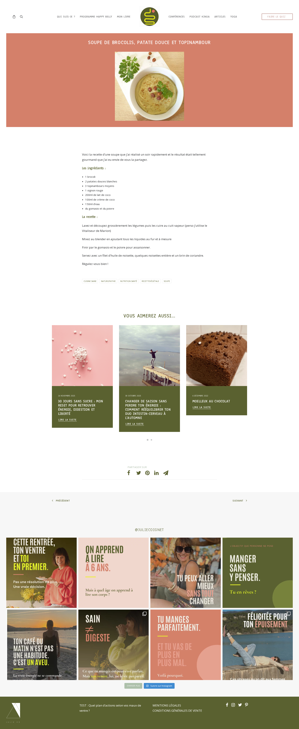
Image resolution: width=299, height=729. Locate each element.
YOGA (233, 17)
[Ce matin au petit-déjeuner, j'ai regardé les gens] (41, 645)
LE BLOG (62, 333)
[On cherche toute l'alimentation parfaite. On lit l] (258, 573)
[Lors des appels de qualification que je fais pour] (185, 573)
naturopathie (108, 281)
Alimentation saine (68, 339)
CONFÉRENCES (177, 17)
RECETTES (130, 333)
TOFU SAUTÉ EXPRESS (208, 401)
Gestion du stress (77, 333)
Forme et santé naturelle (71, 344)
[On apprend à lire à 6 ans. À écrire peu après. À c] (113, 573)
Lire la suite (67, 423)
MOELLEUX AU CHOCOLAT (144, 401)
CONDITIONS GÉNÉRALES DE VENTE (177, 711)
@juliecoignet (149, 529)
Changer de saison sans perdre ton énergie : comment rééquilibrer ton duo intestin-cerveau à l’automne (81, 409)
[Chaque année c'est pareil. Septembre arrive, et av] (41, 573)
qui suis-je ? (66, 17)
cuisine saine (90, 281)
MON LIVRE (123, 17)
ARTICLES (220, 17)
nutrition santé (128, 281)
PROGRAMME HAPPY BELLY (96, 17)
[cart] (14, 16)
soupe (167, 281)
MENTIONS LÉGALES (167, 705)
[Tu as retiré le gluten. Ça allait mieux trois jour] (185, 645)
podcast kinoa (200, 17)
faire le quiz (277, 17)
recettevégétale (150, 281)
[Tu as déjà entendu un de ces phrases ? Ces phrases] (258, 645)
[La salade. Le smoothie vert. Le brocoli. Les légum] (113, 645)
